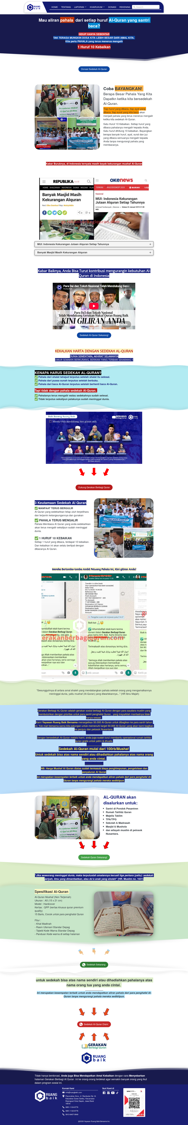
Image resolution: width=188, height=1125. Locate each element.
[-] (104, 1093)
